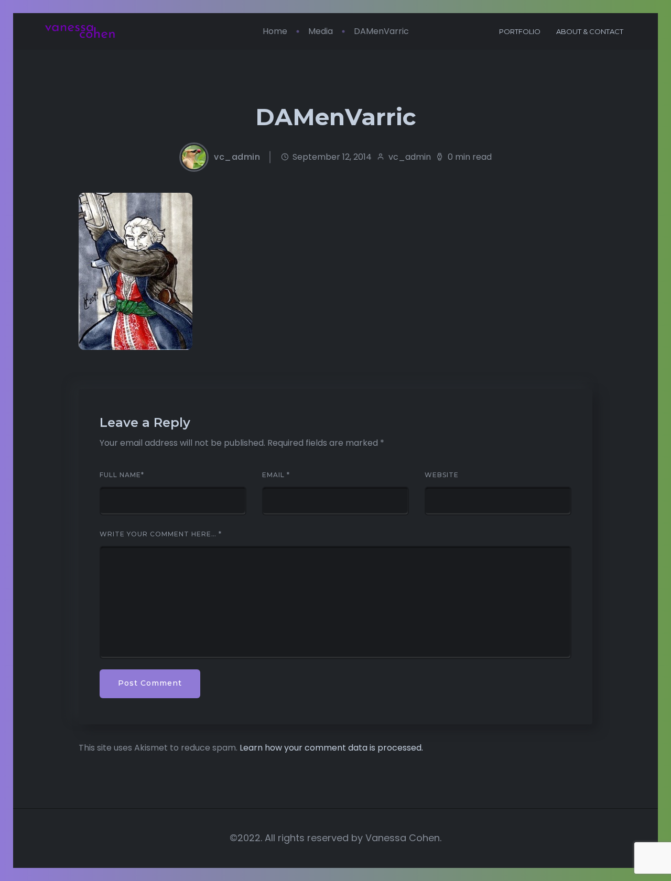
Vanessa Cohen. (403, 837)
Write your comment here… (161, 534)
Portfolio (519, 31)
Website (442, 475)
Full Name (122, 475)
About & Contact (589, 31)
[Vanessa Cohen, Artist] (80, 31)
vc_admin (237, 157)
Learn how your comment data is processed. (331, 748)
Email (276, 475)
